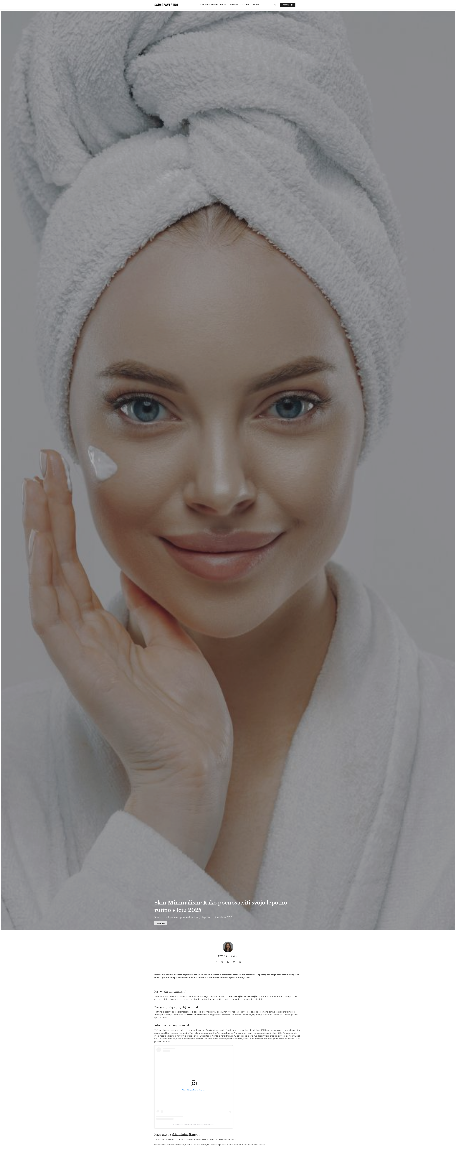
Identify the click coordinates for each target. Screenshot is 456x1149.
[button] (160, 923)
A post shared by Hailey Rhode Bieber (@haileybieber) (193, 1124)
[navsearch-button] (275, 5)
